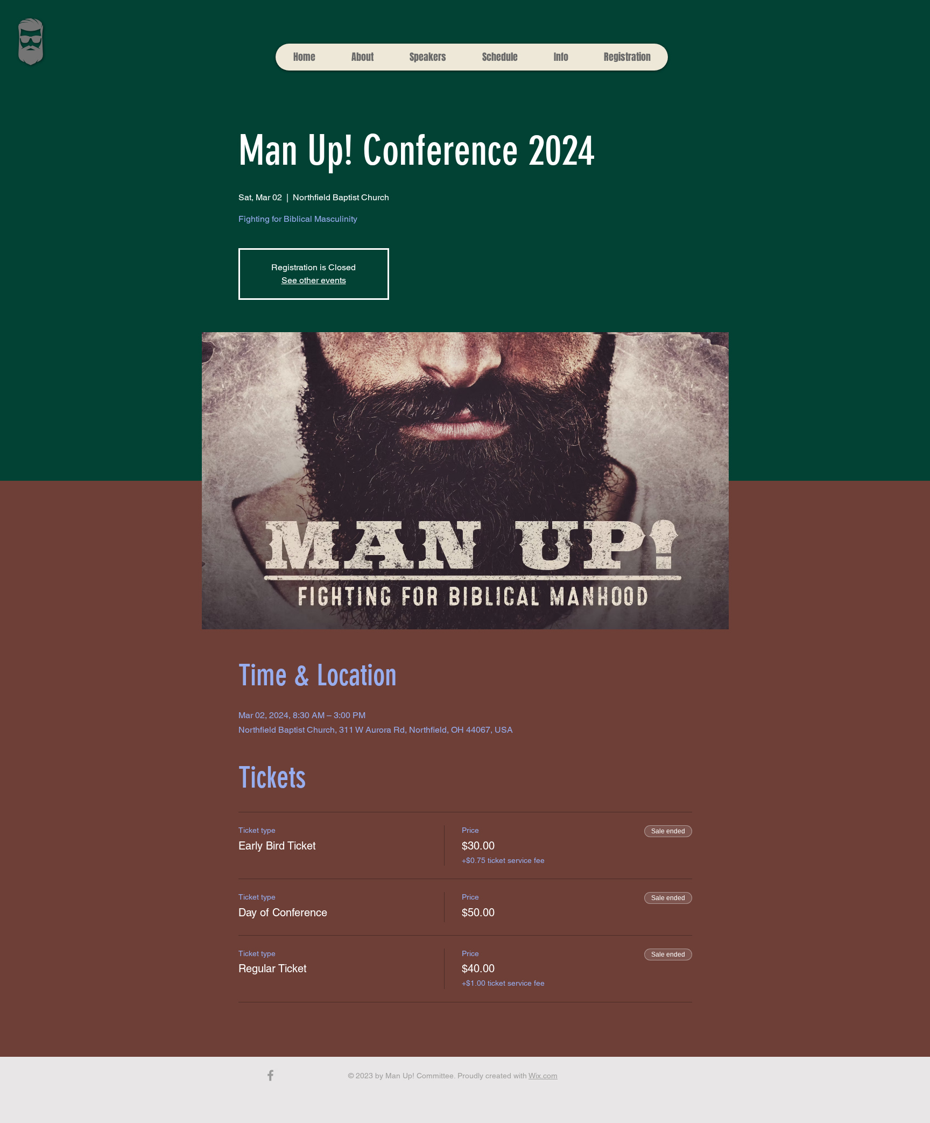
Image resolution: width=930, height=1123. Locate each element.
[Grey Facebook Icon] (270, 1075)
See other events (313, 280)
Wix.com (543, 1075)
